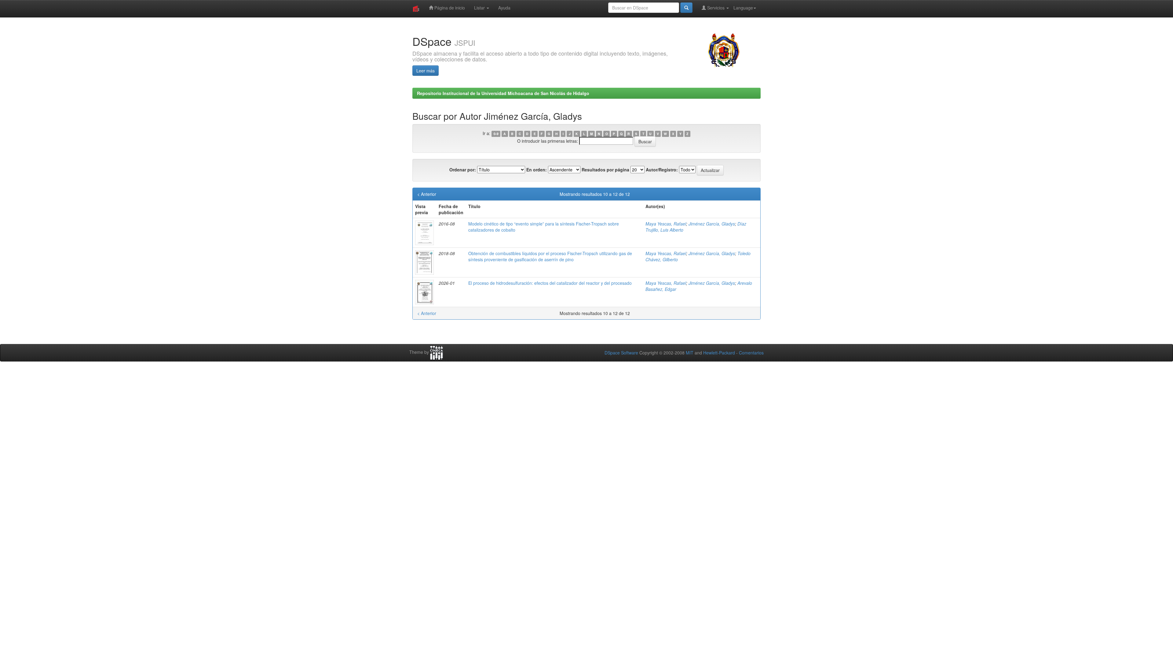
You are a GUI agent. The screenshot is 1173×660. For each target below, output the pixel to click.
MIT (689, 353)
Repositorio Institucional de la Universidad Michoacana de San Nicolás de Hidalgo (503, 93)
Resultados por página (605, 170)
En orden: (536, 170)
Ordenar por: (462, 170)
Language (743, 8)
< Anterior (426, 194)
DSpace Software (621, 353)
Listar (480, 8)
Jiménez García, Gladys (712, 224)
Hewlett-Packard (719, 353)
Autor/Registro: (662, 170)
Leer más (425, 71)
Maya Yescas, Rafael (665, 224)
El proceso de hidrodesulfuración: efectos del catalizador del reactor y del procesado (550, 283)
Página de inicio (449, 8)
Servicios (716, 8)
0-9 (496, 133)
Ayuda (504, 8)
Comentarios (751, 353)
